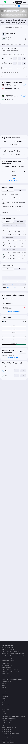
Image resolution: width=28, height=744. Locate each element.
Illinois (3, 698)
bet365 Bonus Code (7, 722)
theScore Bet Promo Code (8, 742)
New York (4, 683)
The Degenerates (9, 95)
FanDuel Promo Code (7, 740)
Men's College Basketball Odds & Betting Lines (13, 653)
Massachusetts (5, 704)
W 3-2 (12, 287)
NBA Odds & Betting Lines (8, 649)
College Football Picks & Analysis (10, 669)
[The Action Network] (5, 2)
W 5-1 (12, 281)
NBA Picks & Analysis (7, 667)
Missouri (4, 711)
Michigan (4, 700)
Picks (16, 44)
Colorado (4, 692)
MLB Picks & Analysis (7, 673)
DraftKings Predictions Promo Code (10, 733)
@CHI (8, 281)
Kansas (3, 707)
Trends (24, 44)
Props (20, 44)
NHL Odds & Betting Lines (8, 660)
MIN (8, 284)
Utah (7, 166)
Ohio (3, 702)
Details (3, 44)
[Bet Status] (3, 88)
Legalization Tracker (6, 681)
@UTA (8, 287)
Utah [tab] (20, 190)
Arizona (3, 689)
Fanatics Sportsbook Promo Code (10, 718)
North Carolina (5, 709)
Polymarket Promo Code (8, 725)
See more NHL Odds (13, 357)
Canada (4, 713)
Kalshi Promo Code (6, 729)
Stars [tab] (8, 190)
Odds (12, 44)
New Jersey (5, 694)
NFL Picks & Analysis (7, 665)
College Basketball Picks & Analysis (10, 671)
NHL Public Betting (13, 180)
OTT (8, 275)
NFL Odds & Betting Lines (8, 647)
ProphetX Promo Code (7, 735)
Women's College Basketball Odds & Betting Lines (14, 655)
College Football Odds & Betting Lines (11, 651)
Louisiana (4, 685)
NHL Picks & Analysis (7, 676)
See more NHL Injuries (13, 311)
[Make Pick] (5, 91)
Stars (22, 166)
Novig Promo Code (6, 731)
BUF (8, 278)
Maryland (4, 687)
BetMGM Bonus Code (7, 720)
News (7, 44)
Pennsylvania (5, 696)
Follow (23, 85)
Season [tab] (8, 221)
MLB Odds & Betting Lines (8, 658)
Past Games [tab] (20, 221)
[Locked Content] (14, 178)
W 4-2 (12, 275)
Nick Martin (7, 84)
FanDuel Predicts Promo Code (9, 727)
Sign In (24, 2)
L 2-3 (12, 284)
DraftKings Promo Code (7, 738)
